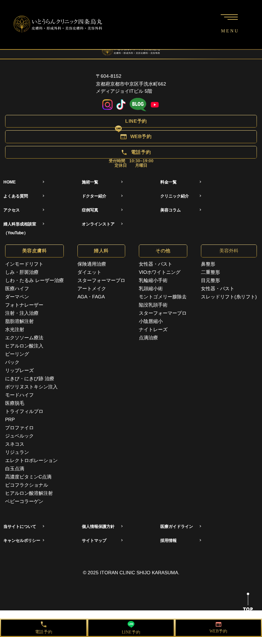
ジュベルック (19, 436)
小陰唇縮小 (151, 321)
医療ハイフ (17, 288)
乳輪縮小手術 (153, 280)
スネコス (14, 444)
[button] (131, 121)
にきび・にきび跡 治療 (29, 378)
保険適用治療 (91, 264)
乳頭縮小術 (151, 288)
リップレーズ (19, 370)
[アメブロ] (138, 105)
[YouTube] (155, 105)
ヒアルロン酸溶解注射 (29, 493)
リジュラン (17, 452)
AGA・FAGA (91, 296)
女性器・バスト (155, 264)
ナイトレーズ (153, 329)
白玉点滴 (14, 468)
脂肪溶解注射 (19, 321)
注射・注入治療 (22, 313)
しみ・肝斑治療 (22, 272)
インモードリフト (24, 264)
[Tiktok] (121, 105)
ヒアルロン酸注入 (24, 346)
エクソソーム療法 (24, 337)
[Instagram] (107, 105)
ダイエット (89, 272)
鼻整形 (208, 264)
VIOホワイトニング (159, 272)
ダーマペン (17, 296)
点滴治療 (148, 337)
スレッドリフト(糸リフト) (229, 296)
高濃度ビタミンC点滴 (28, 476)
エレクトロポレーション (31, 460)
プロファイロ (19, 427)
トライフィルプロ (24, 411)
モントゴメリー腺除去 (163, 296)
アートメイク (91, 288)
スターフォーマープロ (101, 280)
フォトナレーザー (24, 305)
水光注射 (14, 329)
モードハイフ (19, 395)
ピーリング (17, 354)
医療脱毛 (14, 403)
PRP (10, 419)
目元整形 (210, 280)
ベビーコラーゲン (24, 501)
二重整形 (210, 272)
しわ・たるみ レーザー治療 (34, 280)
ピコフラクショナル (26, 485)
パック (12, 362)
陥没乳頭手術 (153, 305)
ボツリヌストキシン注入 (31, 386)
